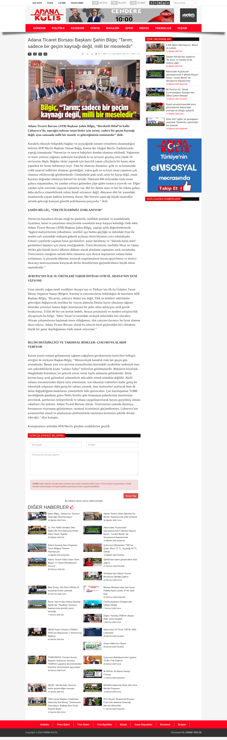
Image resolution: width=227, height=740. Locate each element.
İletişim (61, 3)
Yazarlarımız (77, 3)
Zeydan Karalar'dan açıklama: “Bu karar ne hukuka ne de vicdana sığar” (180, 59)
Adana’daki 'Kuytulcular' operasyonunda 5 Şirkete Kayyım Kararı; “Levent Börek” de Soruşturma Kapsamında (182, 76)
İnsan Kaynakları (143, 724)
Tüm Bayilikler (104, 724)
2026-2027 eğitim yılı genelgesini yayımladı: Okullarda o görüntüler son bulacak (182, 122)
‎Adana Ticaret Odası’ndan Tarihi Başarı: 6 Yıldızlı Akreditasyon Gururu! (63, 562)
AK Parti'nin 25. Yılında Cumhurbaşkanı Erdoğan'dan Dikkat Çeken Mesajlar (180, 92)
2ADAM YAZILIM (193, 732)
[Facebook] (30, 54)
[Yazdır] (83, 54)
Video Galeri (63, 724)
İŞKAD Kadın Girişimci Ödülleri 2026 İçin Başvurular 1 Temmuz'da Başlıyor (65, 632)
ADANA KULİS (50, 732)
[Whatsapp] (45, 54)
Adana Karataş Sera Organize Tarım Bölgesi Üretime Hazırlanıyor (62, 548)
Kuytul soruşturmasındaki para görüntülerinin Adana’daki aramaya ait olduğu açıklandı (181, 107)
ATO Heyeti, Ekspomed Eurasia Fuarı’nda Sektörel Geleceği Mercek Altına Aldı (118, 702)
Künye (50, 3)
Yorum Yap (131, 495)
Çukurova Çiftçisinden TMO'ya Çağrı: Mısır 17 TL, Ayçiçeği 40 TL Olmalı (120, 548)
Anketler (44, 724)
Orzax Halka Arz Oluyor (114, 643)
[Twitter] (35, 54)
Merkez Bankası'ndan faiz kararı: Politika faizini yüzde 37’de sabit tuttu (119, 590)
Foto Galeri (83, 724)
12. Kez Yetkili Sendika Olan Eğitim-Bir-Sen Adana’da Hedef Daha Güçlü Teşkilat (63, 530)
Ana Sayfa (37, 3)
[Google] (40, 54)
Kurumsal (165, 724)
